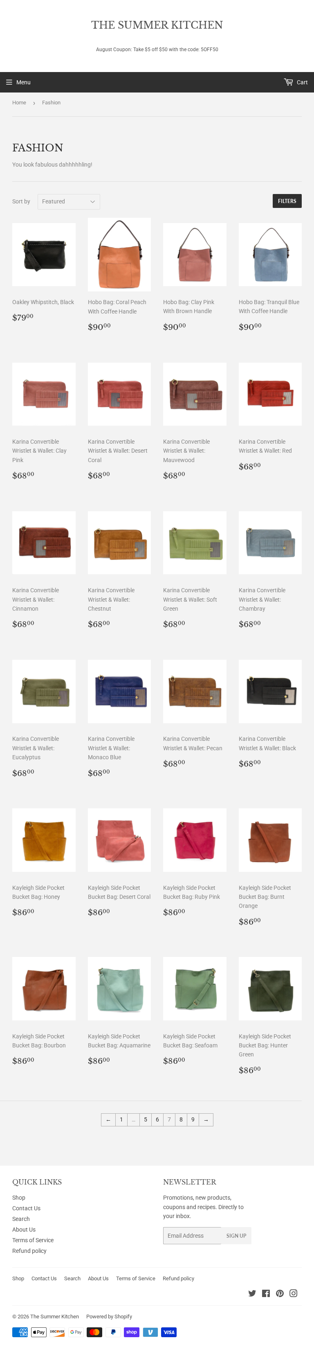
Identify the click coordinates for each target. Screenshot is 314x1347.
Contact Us (26, 1208)
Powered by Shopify (109, 1316)
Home (19, 102)
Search (21, 1219)
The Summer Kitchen (157, 25)
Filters (287, 201)
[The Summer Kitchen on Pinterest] (280, 1294)
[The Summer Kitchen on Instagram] (293, 1294)
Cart (302, 82)
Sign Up (236, 1236)
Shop (18, 1197)
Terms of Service (33, 1240)
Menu (23, 82)
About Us (24, 1229)
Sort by (21, 201)
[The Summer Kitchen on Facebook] (266, 1294)
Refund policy (29, 1251)
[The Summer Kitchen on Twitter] (252, 1294)
